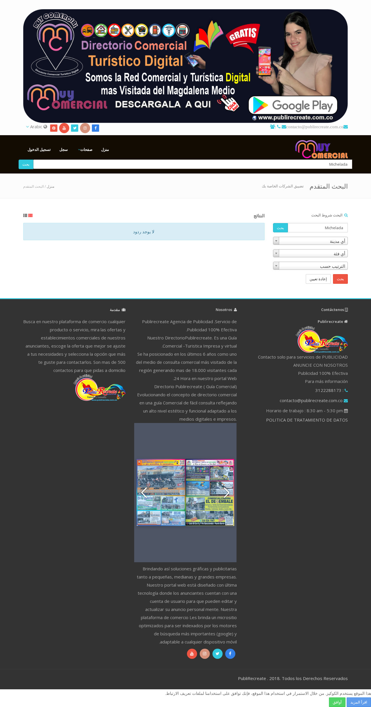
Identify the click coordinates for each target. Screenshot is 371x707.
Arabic (36, 126)
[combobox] (310, 241)
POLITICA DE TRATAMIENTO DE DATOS (307, 420)
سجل (63, 149)
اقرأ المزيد (358, 702)
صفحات (86, 149)
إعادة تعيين (318, 278)
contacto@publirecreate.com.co (314, 126)
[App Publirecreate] (185, 66)
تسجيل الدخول (39, 149)
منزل (105, 149)
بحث (26, 164)
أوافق (337, 702)
